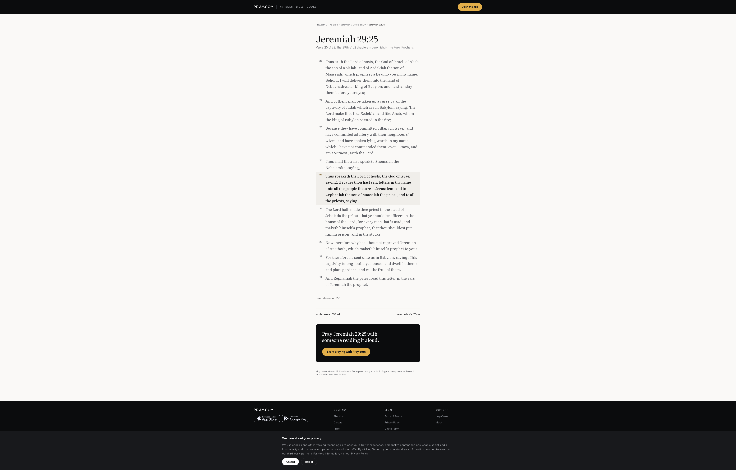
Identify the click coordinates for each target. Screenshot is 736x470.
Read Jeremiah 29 (328, 298)
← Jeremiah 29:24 (328, 314)
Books (312, 6)
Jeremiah (345, 24)
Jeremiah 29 (359, 24)
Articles (286, 6)
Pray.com (320, 24)
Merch (439, 422)
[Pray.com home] (263, 6)
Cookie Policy (392, 428)
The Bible (333, 24)
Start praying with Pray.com (346, 351)
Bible (300, 6)
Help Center (442, 416)
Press (337, 428)
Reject (309, 461)
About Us (338, 416)
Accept (290, 461)
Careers (338, 422)
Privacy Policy (392, 422)
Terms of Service (393, 416)
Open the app (470, 6)
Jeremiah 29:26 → (408, 314)
